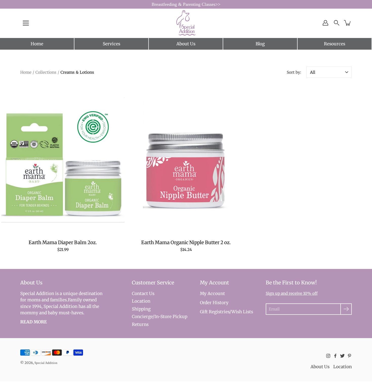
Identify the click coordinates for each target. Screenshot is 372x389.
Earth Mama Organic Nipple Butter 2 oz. (186, 242)
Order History (214, 302)
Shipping (141, 309)
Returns (140, 324)
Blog (260, 44)
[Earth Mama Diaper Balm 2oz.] (63, 160)
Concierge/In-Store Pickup (159, 316)
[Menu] (25, 23)
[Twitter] (342, 356)
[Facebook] (335, 356)
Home (37, 44)
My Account (212, 293)
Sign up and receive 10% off (292, 293)
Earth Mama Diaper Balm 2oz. (63, 242)
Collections (45, 72)
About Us (185, 44)
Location (141, 301)
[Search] (337, 23)
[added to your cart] (348, 23)
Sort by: (294, 72)
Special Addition (45, 363)
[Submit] (346, 309)
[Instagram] (328, 356)
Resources (334, 44)
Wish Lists (242, 312)
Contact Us (143, 293)
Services (111, 44)
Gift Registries (215, 312)
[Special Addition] (186, 22)
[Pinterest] (349, 356)
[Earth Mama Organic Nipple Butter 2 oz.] (186, 160)
